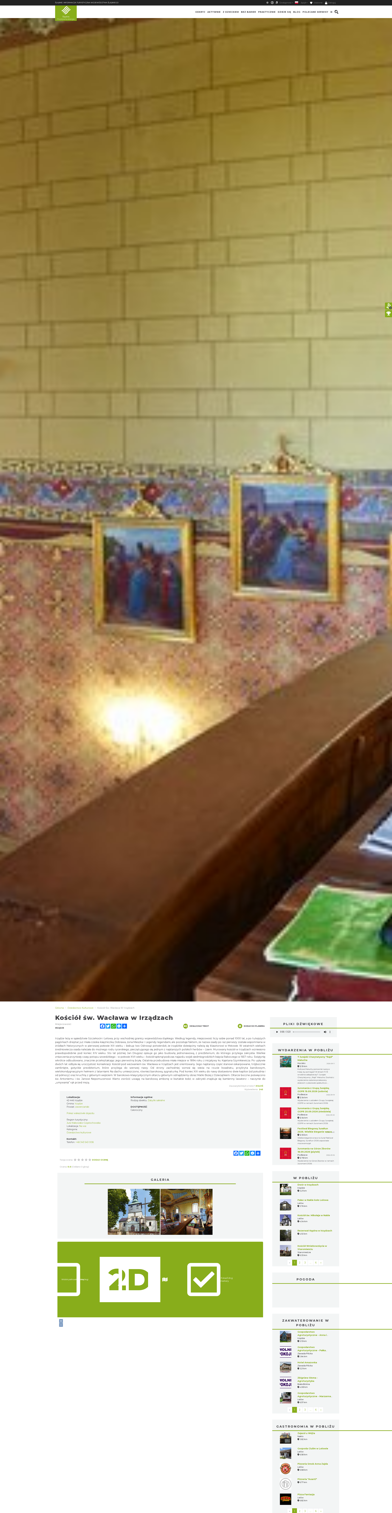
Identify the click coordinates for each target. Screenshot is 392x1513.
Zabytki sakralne (156, 1100)
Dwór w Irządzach (308, 1184)
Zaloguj (332, 3)
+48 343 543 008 (84, 1142)
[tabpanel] (133, 1212)
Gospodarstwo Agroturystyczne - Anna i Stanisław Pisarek (312, 1312)
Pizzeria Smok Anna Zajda (313, 1441)
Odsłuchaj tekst (199, 1026)
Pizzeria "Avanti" (307, 1456)
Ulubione (317, 3)
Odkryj (200, 12)
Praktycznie (267, 12)
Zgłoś (259, 1086)
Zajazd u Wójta (306, 1410)
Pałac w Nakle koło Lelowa (313, 1200)
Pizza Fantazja (306, 1471)
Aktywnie (214, 12)
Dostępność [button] (286, 3)
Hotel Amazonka (307, 1339)
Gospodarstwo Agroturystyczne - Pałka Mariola (312, 1327)
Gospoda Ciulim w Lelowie (313, 1425)
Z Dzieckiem (231, 12)
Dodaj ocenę (100, 1160)
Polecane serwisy (315, 12)
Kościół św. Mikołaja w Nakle (314, 1215)
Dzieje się (284, 12)
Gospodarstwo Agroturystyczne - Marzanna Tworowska (314, 1373)
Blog (296, 12)
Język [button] (303, 3)
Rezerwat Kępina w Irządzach (315, 1230)
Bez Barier (248, 12)
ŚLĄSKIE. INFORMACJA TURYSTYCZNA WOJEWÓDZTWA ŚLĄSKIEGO (87, 2)
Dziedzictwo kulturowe (79, 1132)
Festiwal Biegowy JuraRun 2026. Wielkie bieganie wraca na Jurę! (315, 1131)
